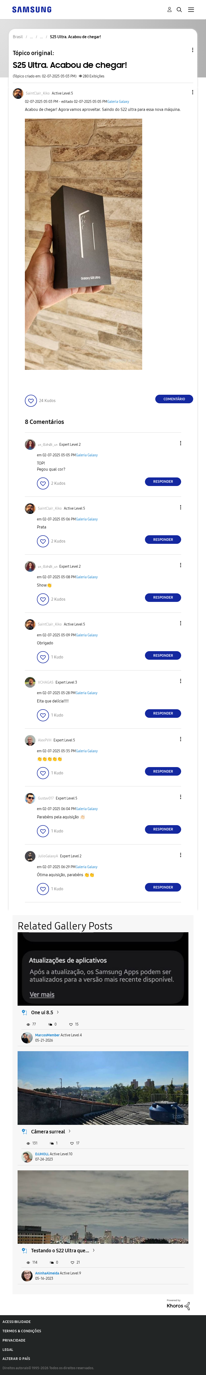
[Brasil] (31, 9)
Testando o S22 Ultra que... (60, 1251)
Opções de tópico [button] (184, 50)
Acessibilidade (17, 1322)
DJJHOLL (42, 1154)
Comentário (174, 399)
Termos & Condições (22, 1331)
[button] (184, 92)
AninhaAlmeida (47, 1273)
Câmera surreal (48, 1132)
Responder (163, 481)
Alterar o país (16, 1359)
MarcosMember (47, 1035)
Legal (8, 1350)
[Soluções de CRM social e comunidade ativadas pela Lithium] (178, 1304)
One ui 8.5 (42, 1012)
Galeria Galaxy (118, 102)
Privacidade (14, 1340)
